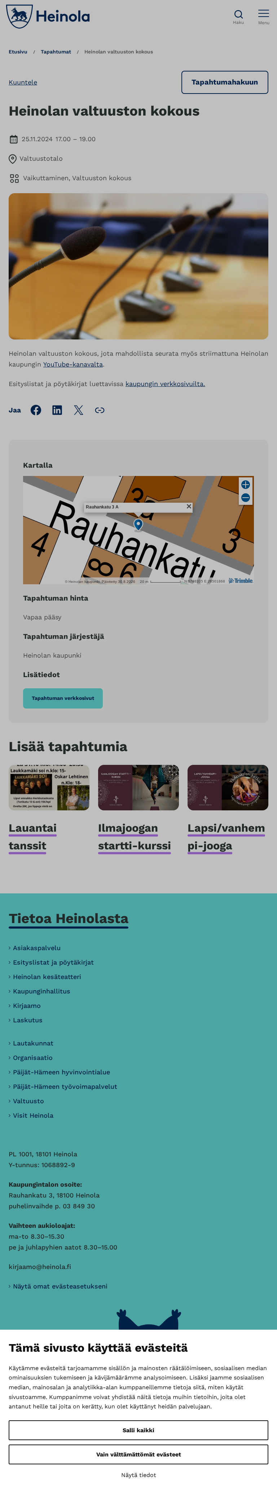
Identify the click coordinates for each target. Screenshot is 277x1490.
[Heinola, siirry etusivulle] (48, 16)
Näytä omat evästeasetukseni (60, 1286)
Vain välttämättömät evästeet (138, 1454)
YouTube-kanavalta (73, 364)
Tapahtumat (56, 52)
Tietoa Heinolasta (68, 918)
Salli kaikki (138, 1430)
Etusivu (18, 52)
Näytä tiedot (138, 1475)
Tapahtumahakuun (225, 82)
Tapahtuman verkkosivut (63, 698)
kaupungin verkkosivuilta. (165, 383)
